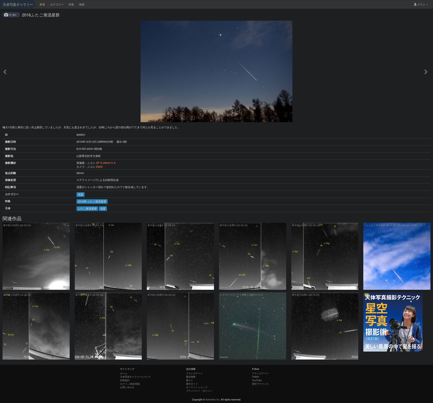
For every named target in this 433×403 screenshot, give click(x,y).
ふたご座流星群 (87, 208)
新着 (42, 4)
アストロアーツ (194, 373)
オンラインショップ (196, 387)
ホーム (123, 373)
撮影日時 (10, 142)
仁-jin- (13, 15)
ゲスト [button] (421, 4)
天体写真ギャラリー (18, 4)
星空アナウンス (260, 383)
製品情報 (191, 376)
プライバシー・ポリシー (199, 390)
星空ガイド (192, 383)
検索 (82, 4)
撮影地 (9, 156)
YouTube (257, 380)
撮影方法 (10, 149)
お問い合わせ (127, 387)
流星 (80, 194)
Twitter (255, 376)
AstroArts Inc (213, 399)
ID (6, 135)
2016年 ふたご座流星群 (92, 201)
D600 (99, 167)
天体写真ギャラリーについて (135, 376)
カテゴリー (57, 4)
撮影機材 (10, 163)
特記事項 (10, 187)
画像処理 (10, 180)
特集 (71, 4)
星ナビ (189, 380)
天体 (7, 208)
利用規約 (125, 380)
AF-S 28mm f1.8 (106, 163)
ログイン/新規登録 (130, 383)
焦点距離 (10, 173)
